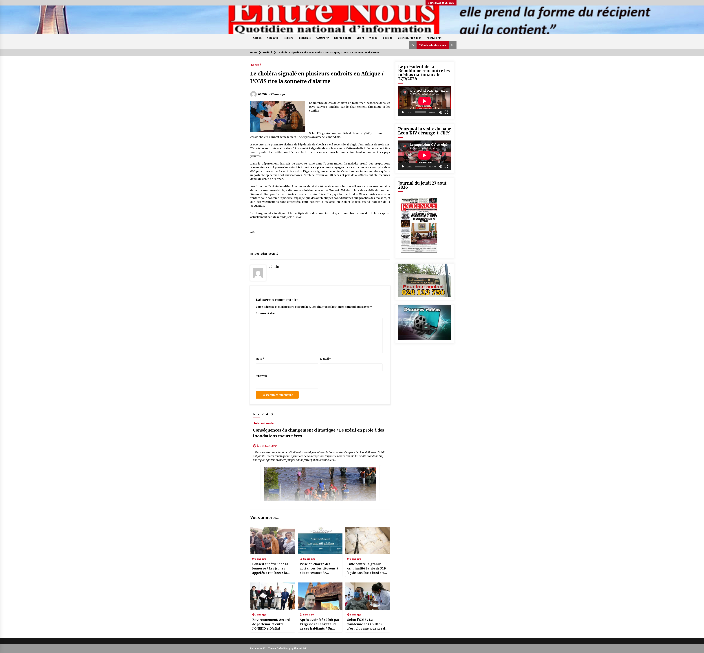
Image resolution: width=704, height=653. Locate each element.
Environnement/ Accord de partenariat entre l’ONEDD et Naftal (271, 624)
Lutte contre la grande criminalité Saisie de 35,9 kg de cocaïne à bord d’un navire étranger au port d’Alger (366, 568)
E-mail (325, 358)
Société (387, 37)
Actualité (272, 37)
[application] (424, 101)
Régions (289, 37)
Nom (260, 358)
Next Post (260, 414)
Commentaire (265, 313)
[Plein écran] (446, 112)
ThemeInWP (300, 648)
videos (373, 37)
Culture (320, 37)
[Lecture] (403, 112)
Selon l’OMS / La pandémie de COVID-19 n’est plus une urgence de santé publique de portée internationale (367, 624)
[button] (413, 45)
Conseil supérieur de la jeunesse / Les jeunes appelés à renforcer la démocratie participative (271, 568)
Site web (261, 376)
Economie (305, 37)
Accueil (257, 37)
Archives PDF (434, 37)
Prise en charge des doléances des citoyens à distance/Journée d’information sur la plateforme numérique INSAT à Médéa (319, 568)
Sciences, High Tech (409, 37)
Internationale (342, 37)
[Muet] (440, 112)
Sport (360, 37)
